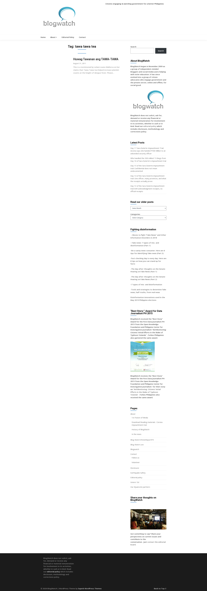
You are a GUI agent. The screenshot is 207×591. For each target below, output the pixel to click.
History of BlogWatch (140, 429)
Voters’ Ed (134, 482)
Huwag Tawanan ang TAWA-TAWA (95, 59)
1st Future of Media (140, 417)
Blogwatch (134, 449)
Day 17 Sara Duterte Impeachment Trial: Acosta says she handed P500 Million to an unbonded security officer (148, 151)
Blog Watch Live (137, 444)
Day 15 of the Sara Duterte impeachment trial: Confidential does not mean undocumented (147, 168)
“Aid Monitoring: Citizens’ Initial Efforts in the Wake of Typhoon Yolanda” (145, 392)
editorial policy (149, 126)
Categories (135, 214)
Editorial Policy (68, 37)
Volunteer (136, 462)
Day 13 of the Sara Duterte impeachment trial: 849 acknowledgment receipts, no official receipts (147, 188)
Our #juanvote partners (140, 487)
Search (133, 46)
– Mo (132, 235)
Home (43, 37)
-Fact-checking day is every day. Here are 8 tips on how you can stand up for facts (148, 261)
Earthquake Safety (138, 473)
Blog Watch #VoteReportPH (142, 440)
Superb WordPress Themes (90, 588)
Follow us (135, 457)
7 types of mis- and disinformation (147, 284)
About (52, 37)
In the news (136, 434)
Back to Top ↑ (160, 588)
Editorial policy (136, 477)
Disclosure (134, 468)
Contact (82, 37)
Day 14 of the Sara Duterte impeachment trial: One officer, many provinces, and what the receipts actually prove (148, 178)
